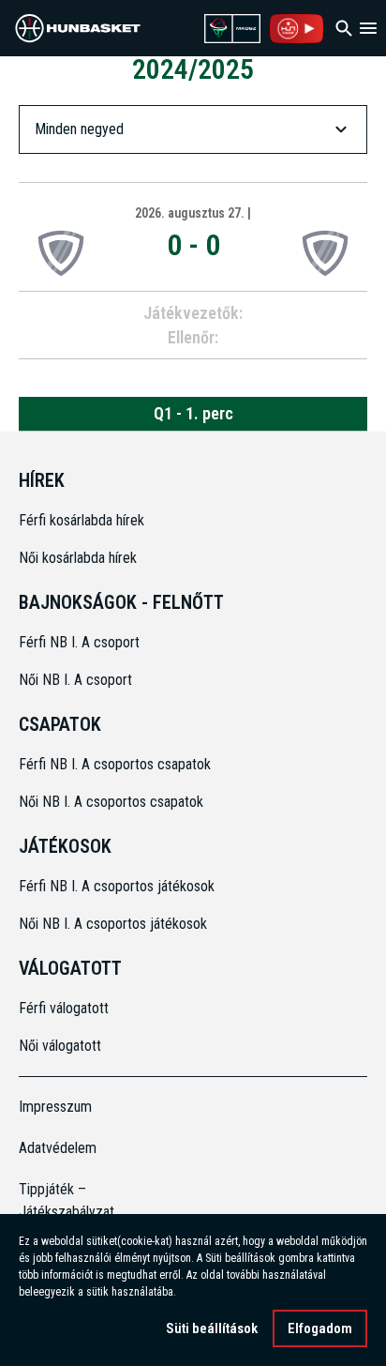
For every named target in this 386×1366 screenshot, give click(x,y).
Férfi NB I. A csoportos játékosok (117, 886)
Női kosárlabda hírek (78, 558)
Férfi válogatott (64, 1008)
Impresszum (55, 1107)
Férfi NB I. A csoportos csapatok (117, 764)
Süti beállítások (212, 1328)
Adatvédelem (57, 1148)
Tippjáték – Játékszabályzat (62, 1200)
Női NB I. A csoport (75, 680)
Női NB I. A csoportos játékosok (113, 924)
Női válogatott (60, 1046)
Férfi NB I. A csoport (79, 642)
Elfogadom (320, 1328)
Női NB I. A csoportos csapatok (113, 802)
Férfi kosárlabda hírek (81, 520)
